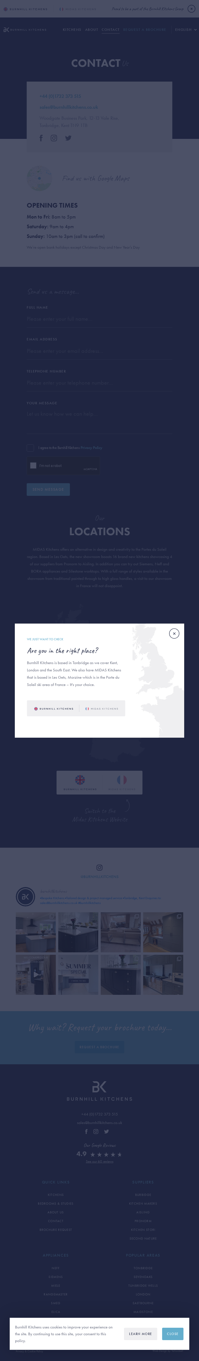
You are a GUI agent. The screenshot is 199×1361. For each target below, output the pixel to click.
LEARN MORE (140, 1334)
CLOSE (173, 1334)
